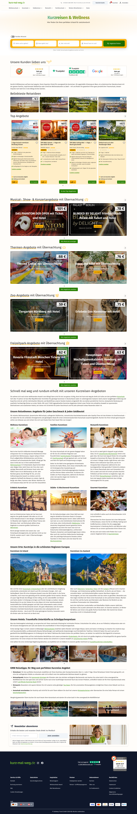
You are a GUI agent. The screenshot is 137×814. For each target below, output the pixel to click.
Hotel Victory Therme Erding (77, 147)
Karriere (91, 781)
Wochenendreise (56, 541)
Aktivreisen (14, 527)
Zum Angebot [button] (39, 272)
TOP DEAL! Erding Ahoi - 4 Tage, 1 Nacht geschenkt (80, 143)
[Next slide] (125, 200)
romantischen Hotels (81, 639)
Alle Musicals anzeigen (68, 241)
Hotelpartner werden (76, 781)
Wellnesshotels (49, 629)
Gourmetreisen (113, 534)
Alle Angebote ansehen (68, 289)
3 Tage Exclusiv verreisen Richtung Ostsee (20, 143)
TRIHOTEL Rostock (46, 147)
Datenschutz (112, 781)
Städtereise (76, 523)
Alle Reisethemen (55, 788)
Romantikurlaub (105, 476)
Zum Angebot (34, 182)
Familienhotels (66, 456)
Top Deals (66, 685)
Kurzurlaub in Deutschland (32, 589)
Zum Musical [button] (39, 226)
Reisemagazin (54, 781)
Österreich (81, 589)
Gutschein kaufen (100, 2)
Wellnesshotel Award (56, 784)
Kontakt (12, 781)
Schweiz (106, 589)
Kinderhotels (73, 636)
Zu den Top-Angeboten (68, 191)
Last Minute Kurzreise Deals (27, 682)
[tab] (64, 238)
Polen (95, 589)
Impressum (112, 784)
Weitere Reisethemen (75, 8)
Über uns (92, 784)
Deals (88, 8)
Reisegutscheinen (84, 690)
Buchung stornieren (16, 784)
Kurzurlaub (25, 8)
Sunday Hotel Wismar (17, 147)
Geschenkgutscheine (36, 781)
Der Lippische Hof (104, 147)
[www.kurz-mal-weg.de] (17, 3)
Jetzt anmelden (53, 736)
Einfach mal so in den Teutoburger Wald (106, 143)
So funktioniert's (94, 788)
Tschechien (89, 589)
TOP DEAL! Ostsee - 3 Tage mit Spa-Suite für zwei (51, 143)
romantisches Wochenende (108, 454)
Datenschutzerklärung (26, 744)
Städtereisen (37, 8)
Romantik (48, 8)
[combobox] (23, 43)
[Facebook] (42, 763)
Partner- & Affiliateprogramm (78, 784)
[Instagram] (38, 763)
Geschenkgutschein (19, 693)
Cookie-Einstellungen (16, 792)
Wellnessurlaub (13, 8)
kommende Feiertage (39, 677)
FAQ (11, 788)
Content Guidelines (115, 788)
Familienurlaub (59, 8)
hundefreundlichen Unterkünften (101, 642)
